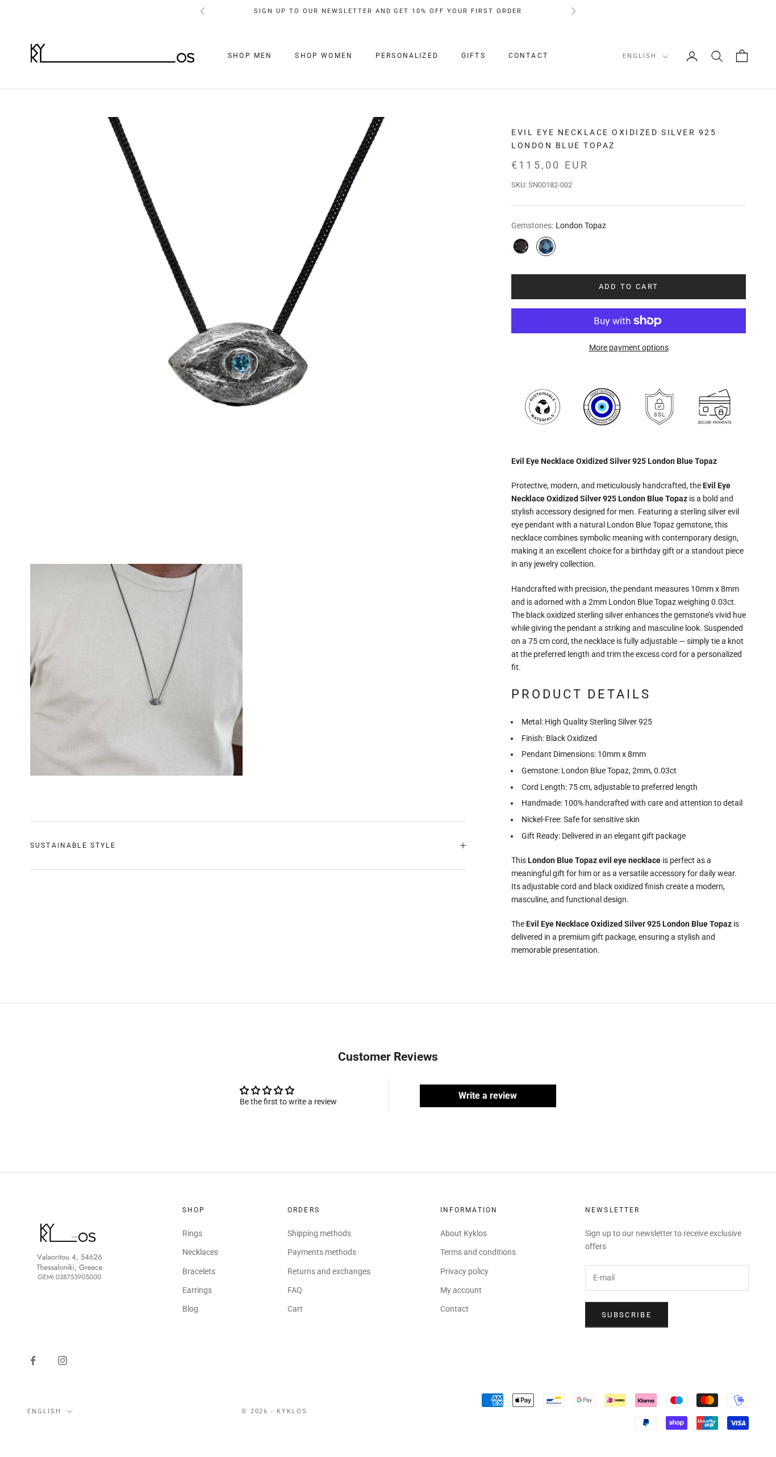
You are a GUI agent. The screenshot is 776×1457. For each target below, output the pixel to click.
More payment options (629, 347)
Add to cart (629, 286)
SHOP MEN (250, 56)
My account (461, 1290)
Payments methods (321, 1252)
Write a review (487, 1095)
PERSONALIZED (407, 56)
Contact (528, 56)
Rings (192, 1233)
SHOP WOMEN (324, 56)
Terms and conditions (478, 1252)
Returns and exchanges (328, 1271)
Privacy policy (464, 1271)
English (640, 56)
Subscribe (627, 1315)
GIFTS (473, 56)
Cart (295, 1308)
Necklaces (200, 1252)
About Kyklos (463, 1233)
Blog (190, 1308)
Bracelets (198, 1271)
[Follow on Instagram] (62, 1360)
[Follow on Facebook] (33, 1360)
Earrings (197, 1290)
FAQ (294, 1290)
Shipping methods (319, 1233)
